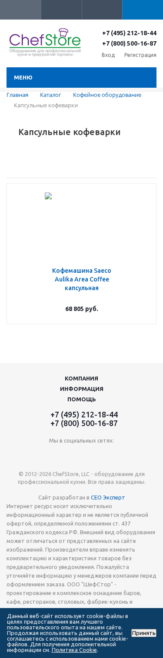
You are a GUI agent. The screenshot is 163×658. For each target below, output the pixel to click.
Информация (81, 389)
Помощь (81, 399)
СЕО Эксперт (108, 497)
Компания (81, 378)
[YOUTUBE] (81, 455)
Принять (144, 633)
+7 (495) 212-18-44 (129, 33)
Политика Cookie (74, 650)
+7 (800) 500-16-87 (129, 43)
